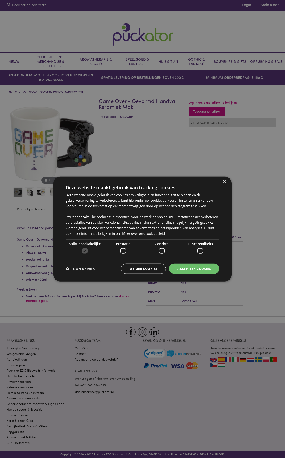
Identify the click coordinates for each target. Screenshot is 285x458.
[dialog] (142, 229)
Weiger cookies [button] (143, 268)
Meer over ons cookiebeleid (143, 233)
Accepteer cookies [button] (194, 268)
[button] (80, 269)
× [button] (224, 182)
